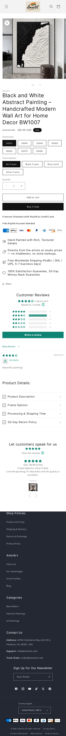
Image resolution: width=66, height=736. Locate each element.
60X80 (39, 151)
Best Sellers (12, 606)
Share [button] (9, 283)
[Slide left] (25, 84)
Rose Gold (53, 164)
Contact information (19, 733)
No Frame (11, 164)
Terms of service (52, 733)
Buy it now (33, 206)
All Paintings (12, 620)
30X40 (24, 143)
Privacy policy (49, 728)
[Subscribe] (49, 677)
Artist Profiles (13, 578)
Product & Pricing (15, 521)
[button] (6, 6)
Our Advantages (14, 571)
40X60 (55, 143)
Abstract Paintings (15, 613)
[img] (9, 355)
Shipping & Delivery (16, 529)
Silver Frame (13, 172)
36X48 (39, 143)
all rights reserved (32, 728)
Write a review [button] (33, 335)
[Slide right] (40, 84)
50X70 (24, 151)
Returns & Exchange (16, 536)
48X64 (9, 151)
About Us (11, 564)
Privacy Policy (13, 543)
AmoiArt (20, 728)
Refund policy (36, 733)
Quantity (6, 179)
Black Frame (32, 164)
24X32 (9, 143)
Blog (8, 585)
